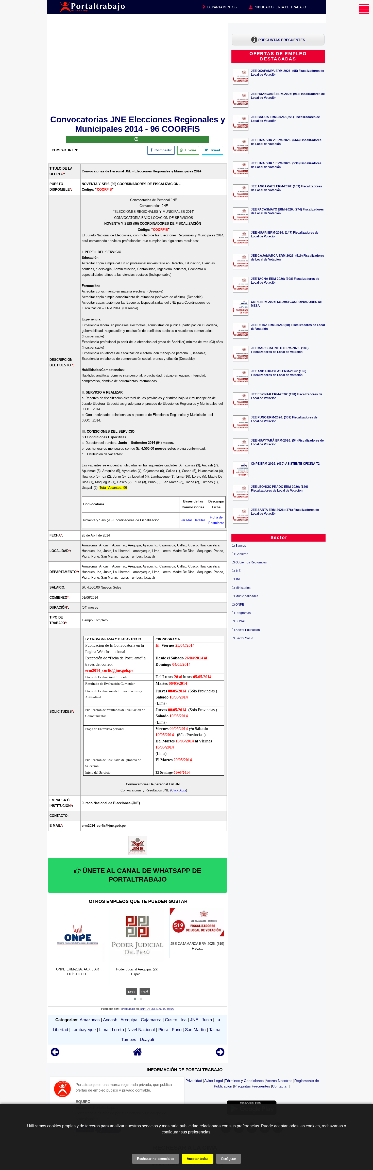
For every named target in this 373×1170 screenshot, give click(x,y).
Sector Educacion (247, 630)
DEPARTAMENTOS (221, 7)
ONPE (239, 604)
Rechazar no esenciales (155, 1159)
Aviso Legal (213, 1081)
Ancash (110, 1019)
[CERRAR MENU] (364, 9)
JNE (194, 1019)
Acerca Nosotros (279, 1081)
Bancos (240, 545)
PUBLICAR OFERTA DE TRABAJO (279, 7)
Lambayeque (84, 1029)
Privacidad (193, 1081)
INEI (238, 571)
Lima (103, 1029)
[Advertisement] (137, 68)
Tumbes (128, 1039)
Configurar (228, 1159)
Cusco (171, 1019)
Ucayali (147, 1039)
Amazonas (90, 1019)
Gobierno (241, 554)
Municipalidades (246, 596)
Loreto (118, 1029)
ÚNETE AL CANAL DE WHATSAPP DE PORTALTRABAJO (141, 875)
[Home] (137, 1054)
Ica (184, 1019)
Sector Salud (244, 638)
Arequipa (129, 1019)
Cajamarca (151, 1019)
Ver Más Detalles (193, 520)
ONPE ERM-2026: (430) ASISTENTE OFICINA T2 (285, 463)
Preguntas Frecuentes (252, 1086)
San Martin (195, 1029)
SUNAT (240, 621)
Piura (163, 1029)
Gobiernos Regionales (251, 562)
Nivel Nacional (141, 1029)
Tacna (214, 1029)
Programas (243, 613)
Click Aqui (178, 790)
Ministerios (242, 588)
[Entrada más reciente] (55, 1054)
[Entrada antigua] (220, 1054)
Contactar (280, 1086)
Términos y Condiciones (244, 1081)
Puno (176, 1029)
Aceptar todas (197, 1159)
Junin (207, 1019)
